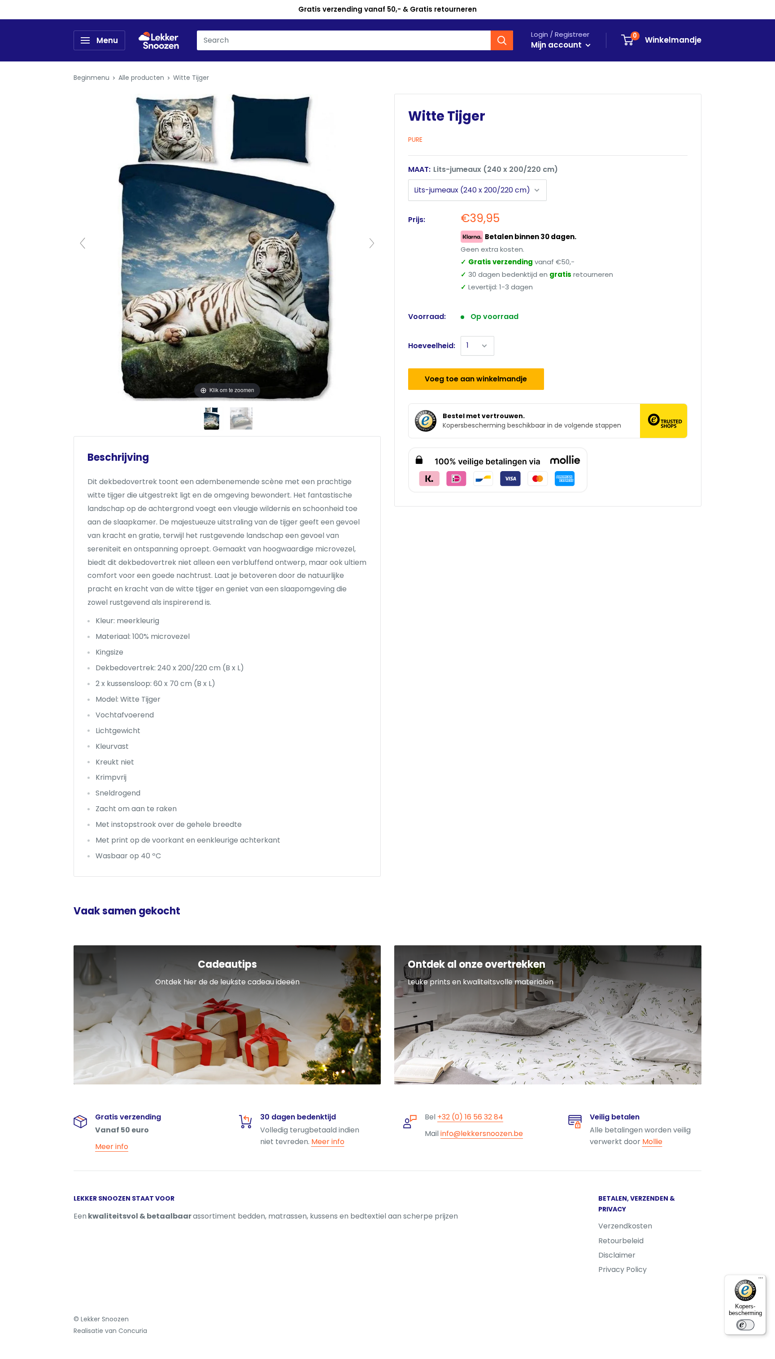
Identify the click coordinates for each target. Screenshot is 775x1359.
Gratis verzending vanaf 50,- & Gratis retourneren (387, 9)
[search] (344, 40)
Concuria (132, 1330)
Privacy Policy (622, 1269)
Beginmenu (91, 77)
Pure (415, 139)
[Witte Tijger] (212, 418)
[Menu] (760, 1280)
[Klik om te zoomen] (227, 247)
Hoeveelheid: (431, 346)
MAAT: (483, 169)
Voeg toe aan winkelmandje (476, 379)
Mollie (652, 1141)
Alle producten (141, 77)
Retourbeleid (621, 1241)
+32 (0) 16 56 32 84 (470, 1117)
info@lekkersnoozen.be (481, 1133)
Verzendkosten (625, 1226)
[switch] (745, 1325)
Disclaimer (617, 1255)
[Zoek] (502, 40)
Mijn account (557, 44)
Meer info (111, 1146)
